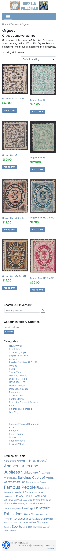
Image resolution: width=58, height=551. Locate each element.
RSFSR (12, 369)
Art (41, 472)
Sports (17, 526)
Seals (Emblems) (11, 522)
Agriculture (10, 460)
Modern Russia (17, 385)
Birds (15, 478)
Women (13, 530)
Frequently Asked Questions (24, 424)
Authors (46, 473)
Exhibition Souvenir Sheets (23, 402)
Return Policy (16, 434)
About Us (14, 427)
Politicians (43, 514)
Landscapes (8, 496)
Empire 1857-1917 (18, 355)
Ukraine (13, 365)
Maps (25, 500)
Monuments (39, 503)
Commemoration (14, 481)
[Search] (43, 310)
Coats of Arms (43, 477)
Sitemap (50, 548)
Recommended (17, 440)
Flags (40, 487)
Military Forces (25, 503)
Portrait (8, 518)
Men (15, 503)
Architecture (29, 472)
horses (41, 492)
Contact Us (15, 437)
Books (12, 405)
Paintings (27, 508)
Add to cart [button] (9, 110)
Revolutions (37, 519)
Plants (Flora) (31, 514)
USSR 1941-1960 (18, 379)
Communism (32, 482)
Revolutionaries (22, 518)
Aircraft (21, 460)
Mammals (18, 500)
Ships (40, 522)
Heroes (34, 492)
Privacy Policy (16, 444)
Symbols (27, 526)
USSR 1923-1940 (18, 375)
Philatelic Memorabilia (20, 408)
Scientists (47, 518)
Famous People (20, 487)
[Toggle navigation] (8, 16)
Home (5, 24)
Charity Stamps (17, 395)
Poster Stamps (17, 398)
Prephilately (15, 349)
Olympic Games (12, 508)
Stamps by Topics (18, 352)
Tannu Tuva (15, 372)
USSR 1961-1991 (17, 382)
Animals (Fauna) (36, 460)
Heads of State (22, 492)
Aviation (8, 477)
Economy (43, 482)
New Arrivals (15, 345)
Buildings (25, 477)
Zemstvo (14, 24)
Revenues (14, 392)
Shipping (13, 430)
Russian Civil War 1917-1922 (24, 362)
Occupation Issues (18, 388)
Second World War (27, 522)
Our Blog (13, 412)
